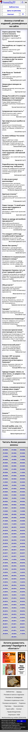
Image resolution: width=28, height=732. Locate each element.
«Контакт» (13, 648)
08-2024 (22, 475)
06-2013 (5, 598)
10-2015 (5, 572)
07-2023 (14, 488)
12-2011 (5, 617)
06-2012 (5, 611)
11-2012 (22, 608)
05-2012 (22, 614)
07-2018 (22, 540)
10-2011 (14, 621)
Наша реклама (18, 706)
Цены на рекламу (14, 11)
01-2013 (14, 604)
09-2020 (22, 514)
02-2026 (22, 456)
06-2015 (14, 575)
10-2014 (5, 582)
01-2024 (14, 482)
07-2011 (14, 624)
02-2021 (14, 508)
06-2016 (22, 566)
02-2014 (22, 592)
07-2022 (14, 501)
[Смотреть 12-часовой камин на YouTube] (21, 658)
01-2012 (14, 617)
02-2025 (22, 469)
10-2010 (14, 633)
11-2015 (14, 572)
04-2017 (5, 553)
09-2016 (22, 562)
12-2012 (5, 604)
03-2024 (5, 479)
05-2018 (5, 540)
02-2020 (14, 521)
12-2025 (5, 456)
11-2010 (22, 633)
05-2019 (14, 530)
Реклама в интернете (10, 703)
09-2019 (22, 527)
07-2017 (5, 550)
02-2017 (14, 556)
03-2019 (22, 533)
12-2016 (22, 559)
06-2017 (22, 553)
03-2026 (5, 453)
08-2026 (22, 450)
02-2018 (5, 543)
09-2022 (5, 498)
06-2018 (14, 540)
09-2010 (5, 633)
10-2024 (14, 472)
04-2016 (5, 566)
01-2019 (5, 533)
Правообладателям (14, 712)
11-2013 (22, 595)
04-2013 (14, 601)
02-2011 (22, 630)
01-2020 (5, 521)
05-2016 (14, 566)
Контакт (11, 14)
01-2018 (22, 546)
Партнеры (8, 706)
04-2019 (5, 530)
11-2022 (22, 498)
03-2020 (22, 521)
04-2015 (22, 579)
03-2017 (22, 556)
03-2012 (5, 614)
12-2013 (5, 592)
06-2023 (5, 488)
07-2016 (5, 562)
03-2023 (5, 492)
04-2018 (22, 543)
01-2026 (14, 456)
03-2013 (5, 601)
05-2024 (22, 479)
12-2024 (5, 469)
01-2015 (5, 579)
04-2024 (14, 479)
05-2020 (14, 517)
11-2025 (22, 459)
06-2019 (22, 530)
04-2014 (14, 588)
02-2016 (14, 569)
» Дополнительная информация (11, 729)
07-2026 (14, 450)
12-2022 (5, 495)
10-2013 (14, 595)
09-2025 (5, 459)
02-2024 (22, 482)
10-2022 (14, 498)
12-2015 (22, 572)
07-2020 (5, 514)
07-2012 (14, 611)
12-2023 (5, 482)
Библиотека (14, 7)
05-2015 (5, 575)
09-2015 (22, 575)
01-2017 (5, 556)
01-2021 (5, 508)
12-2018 (22, 537)
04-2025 (14, 466)
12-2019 (22, 524)
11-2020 (14, 511)
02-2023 (22, 495)
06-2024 (5, 475)
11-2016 (14, 559)
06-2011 (5, 624)
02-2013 (22, 604)
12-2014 (22, 582)
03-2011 (5, 627)
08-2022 (22, 501)
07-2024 (14, 475)
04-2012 (14, 614)
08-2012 (22, 611)
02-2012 (22, 617)
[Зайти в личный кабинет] (22, 2)
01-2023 (14, 495)
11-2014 (14, 582)
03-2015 (14, 579)
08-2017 (14, 550)
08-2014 (14, 585)
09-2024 (5, 472)
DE (26, 2)
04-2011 (14, 627)
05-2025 (22, 466)
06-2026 (5, 450)
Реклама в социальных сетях (14, 700)
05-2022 (22, 504)
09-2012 (5, 608)
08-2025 (22, 463)
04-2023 (14, 492)
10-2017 (5, 546)
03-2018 (14, 543)
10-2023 (14, 485)
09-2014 (22, 585)
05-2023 (22, 492)
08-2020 (14, 514)
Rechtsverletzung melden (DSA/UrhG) (14, 717)
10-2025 (14, 459)
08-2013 (22, 598)
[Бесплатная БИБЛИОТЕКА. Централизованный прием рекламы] (8, 3)
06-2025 (5, 463)
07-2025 (14, 463)
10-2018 (5, 537)
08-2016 (14, 562)
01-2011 (14, 630)
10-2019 (5, 524)
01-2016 (5, 569)
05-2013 (22, 601)
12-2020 (22, 511)
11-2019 (14, 524)
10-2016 (5, 559)
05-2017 (14, 553)
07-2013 (14, 598)
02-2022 (22, 508)
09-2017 (22, 550)
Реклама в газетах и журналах (14, 695)
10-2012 (14, 608)
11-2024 (22, 472)
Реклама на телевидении (14, 697)
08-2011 (22, 624)
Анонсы (19, 692)
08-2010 (14, 637)
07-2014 (5, 585)
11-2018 (14, 537)
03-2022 (5, 504)
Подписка (22, 703)
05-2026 (22, 453)
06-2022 (5, 501)
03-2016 (22, 569)
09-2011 (5, 621)
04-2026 (14, 453)
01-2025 (14, 469)
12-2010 (5, 630)
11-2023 (22, 485)
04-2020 (5, 517)
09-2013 (5, 595)
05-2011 (22, 627)
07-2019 (5, 527)
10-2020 (5, 511)
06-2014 (22, 588)
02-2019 (14, 533)
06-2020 (22, 517)
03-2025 (5, 466)
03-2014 (5, 588)
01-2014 (14, 592)
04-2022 (14, 504)
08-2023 (22, 488)
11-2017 (14, 546)
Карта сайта (10, 709)
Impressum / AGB (14, 715)
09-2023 (5, 485)
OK (21, 721)
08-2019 (14, 527)
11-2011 (22, 621)
